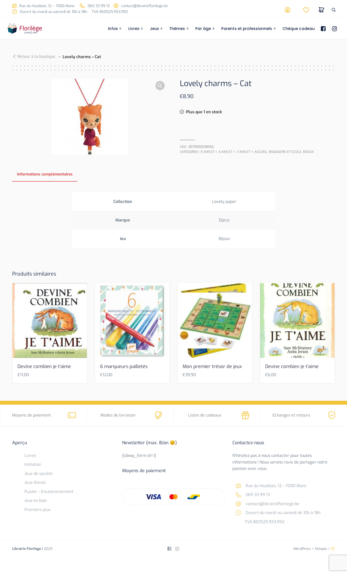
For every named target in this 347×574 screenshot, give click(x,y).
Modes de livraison (117, 415)
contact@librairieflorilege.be (144, 6)
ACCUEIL (261, 152)
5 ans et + (209, 152)
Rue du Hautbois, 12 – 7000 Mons (46, 6)
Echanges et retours (291, 415)
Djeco (224, 220)
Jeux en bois (35, 500)
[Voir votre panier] (322, 10)
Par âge (203, 28)
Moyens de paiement (31, 415)
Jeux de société (38, 473)
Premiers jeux (37, 509)
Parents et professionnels (246, 28)
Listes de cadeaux (204, 415)
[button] (160, 85)
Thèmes (177, 28)
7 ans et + (245, 152)
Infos (113, 28)
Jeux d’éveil (35, 482)
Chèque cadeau (298, 28)
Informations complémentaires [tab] (45, 174)
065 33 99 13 (98, 6)
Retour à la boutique (36, 56)
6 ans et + (227, 152)
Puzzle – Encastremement (48, 491)
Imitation (32, 464)
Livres (133, 28)
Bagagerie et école (285, 152)
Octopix (321, 548)
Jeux (154, 28)
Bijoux (308, 152)
